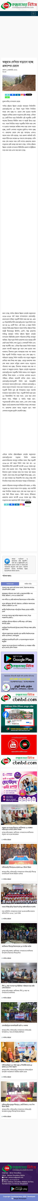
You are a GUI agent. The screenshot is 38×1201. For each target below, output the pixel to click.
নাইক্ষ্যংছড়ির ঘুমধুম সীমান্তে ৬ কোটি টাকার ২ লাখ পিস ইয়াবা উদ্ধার (18, 1105)
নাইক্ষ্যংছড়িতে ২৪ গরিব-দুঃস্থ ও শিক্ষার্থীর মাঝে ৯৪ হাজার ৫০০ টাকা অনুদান (17, 1066)
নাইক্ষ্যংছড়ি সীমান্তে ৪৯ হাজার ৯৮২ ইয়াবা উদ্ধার (16, 867)
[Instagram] (23, 95)
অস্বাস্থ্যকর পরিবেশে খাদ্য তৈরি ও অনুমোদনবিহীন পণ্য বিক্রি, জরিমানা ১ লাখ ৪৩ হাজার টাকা (17, 594)
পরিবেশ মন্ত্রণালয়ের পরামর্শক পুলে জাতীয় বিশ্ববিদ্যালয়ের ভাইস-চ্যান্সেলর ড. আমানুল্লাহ (18, 634)
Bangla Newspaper (20, 1198)
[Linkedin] (17, 95)
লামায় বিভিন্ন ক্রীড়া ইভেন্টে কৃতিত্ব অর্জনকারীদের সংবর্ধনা (19, 907)
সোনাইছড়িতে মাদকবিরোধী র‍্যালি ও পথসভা (15, 1025)
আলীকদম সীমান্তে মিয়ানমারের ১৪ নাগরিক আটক (16, 946)
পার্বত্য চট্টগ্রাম (7, 840)
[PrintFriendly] (7, 95)
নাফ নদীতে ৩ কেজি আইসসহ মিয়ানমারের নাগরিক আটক (18, 599)
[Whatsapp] (7, 97)
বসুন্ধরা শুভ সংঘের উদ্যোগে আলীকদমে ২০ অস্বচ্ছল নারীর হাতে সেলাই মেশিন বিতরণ (17, 829)
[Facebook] (12, 95)
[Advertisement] (19, 37)
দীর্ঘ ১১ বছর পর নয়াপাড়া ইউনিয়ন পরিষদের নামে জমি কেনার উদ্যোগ (18, 987)
